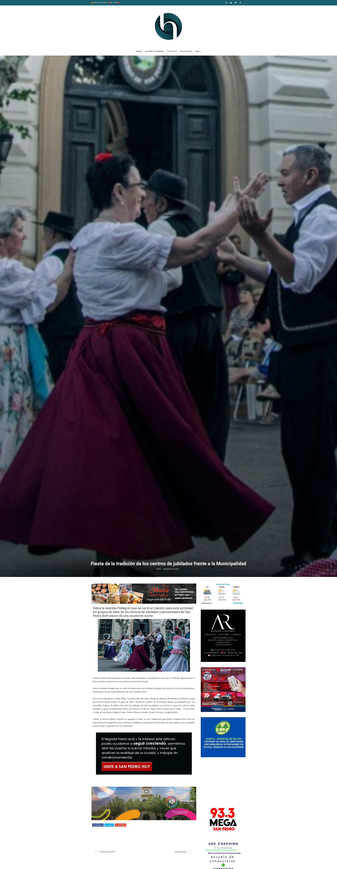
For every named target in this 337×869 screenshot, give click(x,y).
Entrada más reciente (107, 852)
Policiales (186, 52)
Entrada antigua (181, 852)
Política (172, 52)
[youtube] (231, 3)
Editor (159, 569)
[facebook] (240, 3)
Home (139, 52)
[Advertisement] (223, 780)
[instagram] (226, 3)
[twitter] (236, 3)
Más (197, 52)
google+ (121, 825)
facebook (98, 825)
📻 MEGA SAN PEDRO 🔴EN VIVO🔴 (105, 2)
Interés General (154, 52)
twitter (110, 825)
